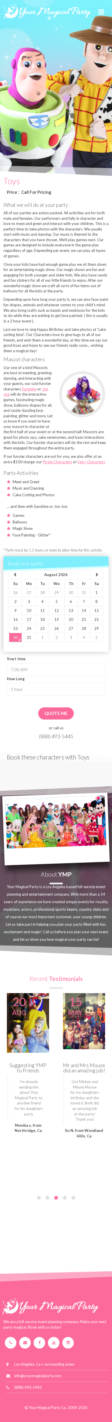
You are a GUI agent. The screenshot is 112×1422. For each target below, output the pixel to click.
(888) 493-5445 (56, 736)
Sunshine (29, 389)
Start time (16, 658)
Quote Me (56, 713)
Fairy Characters (91, 462)
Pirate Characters (57, 462)
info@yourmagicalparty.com (37, 1375)
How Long (16, 678)
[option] (28, 1068)
